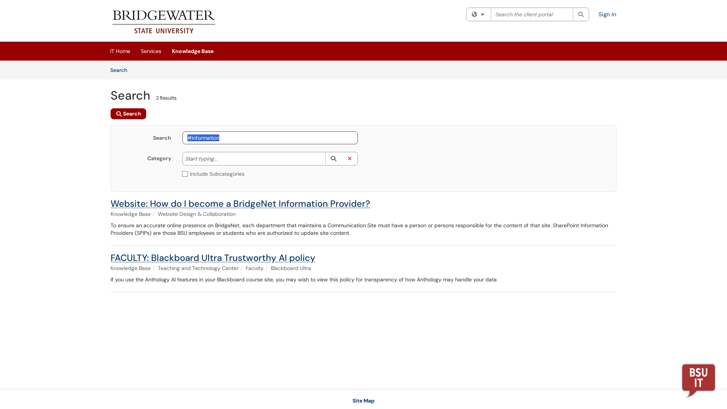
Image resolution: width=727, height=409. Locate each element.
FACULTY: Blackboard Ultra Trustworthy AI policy (213, 258)
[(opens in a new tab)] (164, 23)
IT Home (120, 51)
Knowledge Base (193, 51)
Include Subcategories (217, 173)
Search (121, 69)
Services (151, 51)
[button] (333, 158)
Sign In (607, 14)
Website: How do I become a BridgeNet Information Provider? (240, 203)
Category (159, 158)
